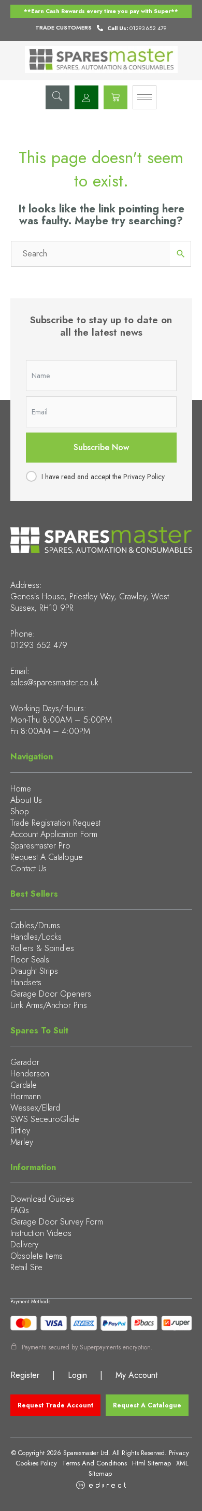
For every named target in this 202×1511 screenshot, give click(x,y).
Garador (24, 1062)
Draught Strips (34, 971)
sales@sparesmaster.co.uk (54, 682)
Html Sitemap (151, 1463)
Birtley (20, 1130)
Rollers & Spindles (42, 948)
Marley (21, 1142)
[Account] (86, 97)
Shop (19, 811)
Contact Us (28, 868)
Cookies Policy (36, 1463)
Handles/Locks (36, 937)
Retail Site (26, 1267)
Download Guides (42, 1199)
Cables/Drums (35, 925)
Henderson (29, 1074)
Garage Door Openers (50, 994)
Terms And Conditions (94, 1463)
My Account (136, 1375)
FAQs (19, 1210)
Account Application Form (53, 834)
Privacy (179, 1453)
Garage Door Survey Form (56, 1222)
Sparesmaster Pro (40, 846)
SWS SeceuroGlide (44, 1119)
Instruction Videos (40, 1233)
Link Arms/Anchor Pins (48, 1005)
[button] (57, 97)
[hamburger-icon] (144, 97)
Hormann (25, 1096)
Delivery (24, 1244)
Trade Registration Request (55, 823)
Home (20, 789)
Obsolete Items (36, 1256)
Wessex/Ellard (35, 1108)
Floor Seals (29, 960)
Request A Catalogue (46, 857)
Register (24, 1375)
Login (77, 1375)
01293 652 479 (38, 645)
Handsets (25, 982)
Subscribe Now (101, 447)
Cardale (23, 1085)
